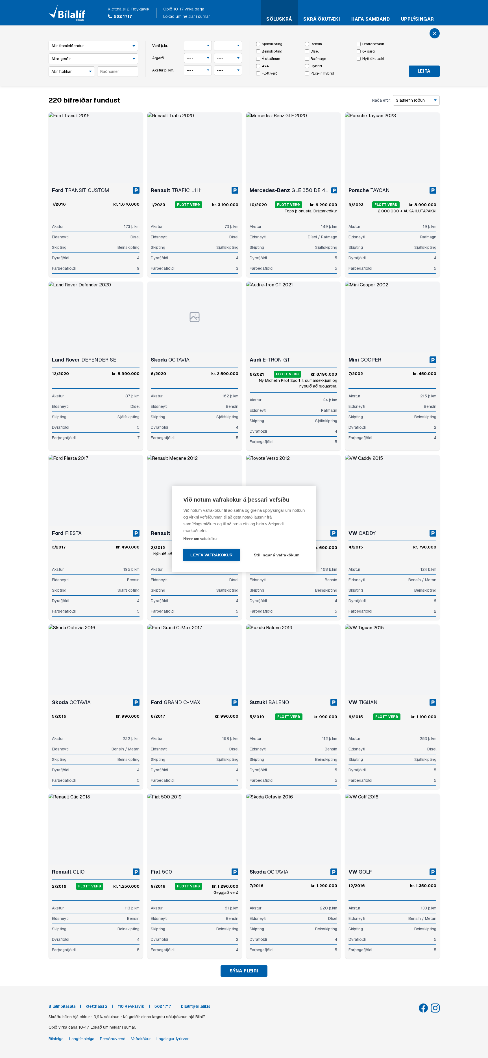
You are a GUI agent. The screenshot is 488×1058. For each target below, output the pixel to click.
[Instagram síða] (435, 1008)
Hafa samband (370, 19)
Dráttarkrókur (373, 44)
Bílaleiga (56, 1038)
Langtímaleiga (81, 1038)
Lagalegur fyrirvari (172, 1038)
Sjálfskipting (272, 44)
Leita (424, 71)
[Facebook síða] (423, 1008)
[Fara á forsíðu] (67, 13)
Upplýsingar (417, 19)
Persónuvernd (112, 1038)
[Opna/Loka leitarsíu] (435, 33)
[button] (54, 147)
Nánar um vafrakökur (200, 539)
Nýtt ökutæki (373, 58)
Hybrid (316, 66)
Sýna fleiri (244, 971)
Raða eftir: (381, 100)
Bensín (316, 44)
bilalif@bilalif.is (195, 1006)
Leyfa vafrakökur (211, 555)
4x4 (265, 66)
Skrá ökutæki (321, 19)
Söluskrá (279, 19)
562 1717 (123, 16)
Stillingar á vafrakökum (277, 555)
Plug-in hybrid (322, 73)
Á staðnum (271, 58)
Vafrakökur (141, 1038)
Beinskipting (272, 51)
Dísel (315, 51)
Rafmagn (318, 58)
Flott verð (270, 73)
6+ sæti (368, 51)
